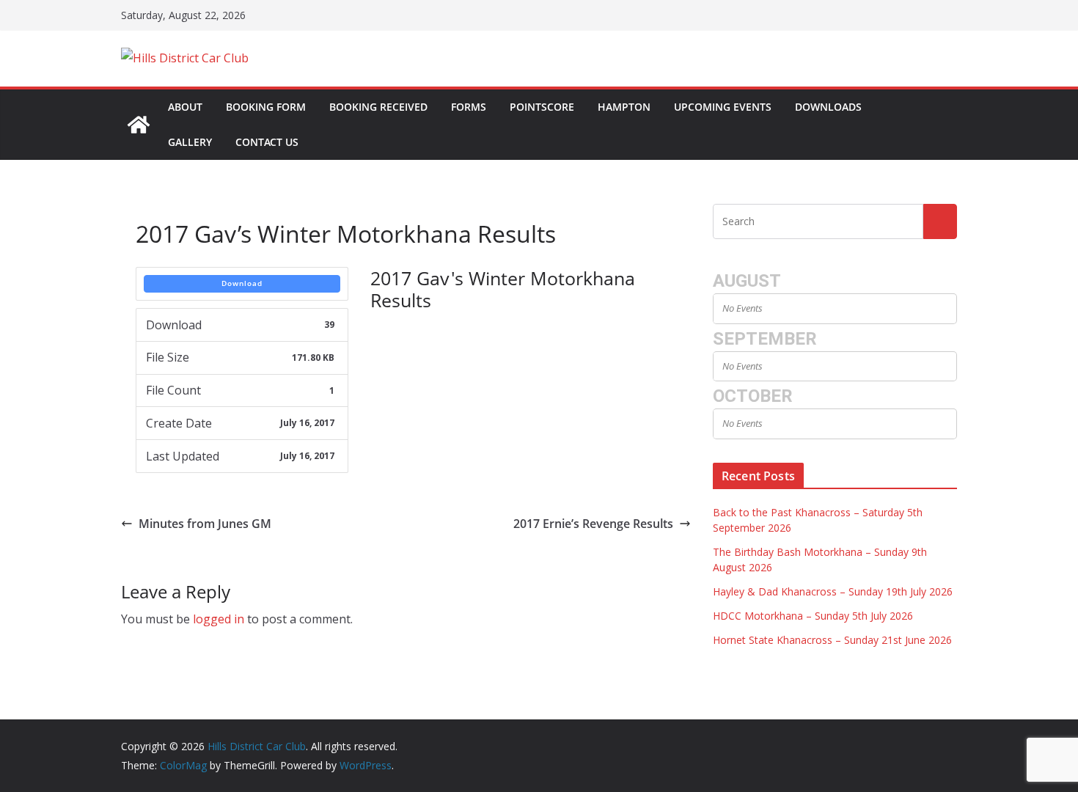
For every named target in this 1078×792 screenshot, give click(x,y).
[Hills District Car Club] (138, 124)
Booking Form (266, 107)
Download (242, 283)
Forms (468, 107)
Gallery (190, 142)
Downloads (828, 107)
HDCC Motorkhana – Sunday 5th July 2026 (813, 616)
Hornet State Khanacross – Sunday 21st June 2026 (832, 640)
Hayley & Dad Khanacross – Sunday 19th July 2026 (833, 591)
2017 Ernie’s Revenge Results (593, 524)
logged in (218, 619)
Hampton (624, 107)
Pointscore (542, 107)
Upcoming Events (722, 107)
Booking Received (378, 107)
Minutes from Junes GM (205, 524)
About (185, 107)
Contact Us (266, 142)
